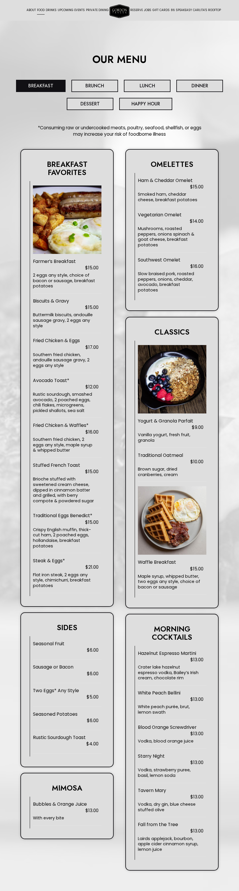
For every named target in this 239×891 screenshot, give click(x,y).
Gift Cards (161, 10)
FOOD (41, 10)
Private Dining (97, 10)
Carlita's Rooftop (206, 10)
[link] (119, 11)
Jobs (147, 10)
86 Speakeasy (181, 10)
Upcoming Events (71, 10)
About (31, 10)
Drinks (51, 10)
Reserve (136, 10)
